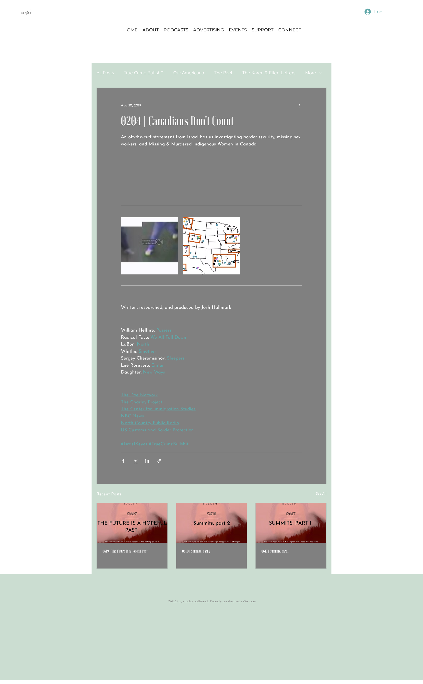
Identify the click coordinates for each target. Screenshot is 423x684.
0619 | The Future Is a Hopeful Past (125, 551)
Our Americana (188, 72)
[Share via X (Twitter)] (135, 461)
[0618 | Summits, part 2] (211, 523)
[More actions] (299, 105)
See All (321, 494)
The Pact (223, 72)
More (310, 72)
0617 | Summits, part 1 (275, 551)
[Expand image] (149, 245)
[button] (176, 29)
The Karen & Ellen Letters (268, 72)
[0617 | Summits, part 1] (291, 523)
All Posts (105, 72)
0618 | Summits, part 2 (196, 551)
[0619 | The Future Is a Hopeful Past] (132, 523)
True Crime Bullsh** (144, 72)
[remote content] (211, 173)
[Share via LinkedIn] (147, 461)
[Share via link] (159, 461)
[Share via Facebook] (123, 461)
